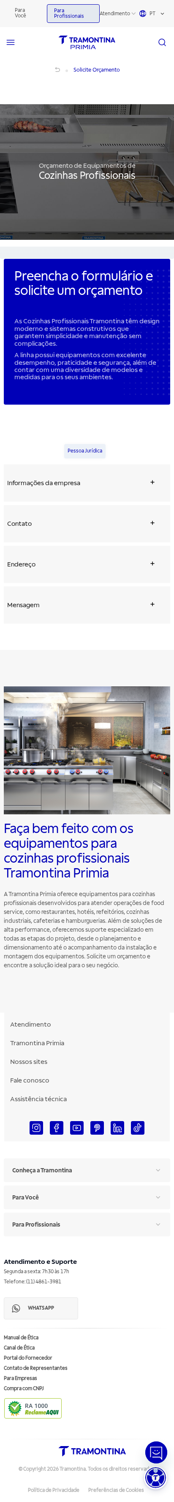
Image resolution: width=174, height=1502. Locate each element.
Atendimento (115, 14)
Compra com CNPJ (24, 1388)
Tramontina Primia (37, 1043)
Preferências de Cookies (116, 1490)
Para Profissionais (69, 13)
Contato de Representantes (36, 1368)
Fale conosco (29, 1080)
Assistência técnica (38, 1099)
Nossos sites (28, 1062)
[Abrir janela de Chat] (156, 1452)
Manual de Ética (21, 1338)
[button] (155, 1477)
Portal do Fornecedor (28, 1358)
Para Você (20, 13)
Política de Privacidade (53, 1490)
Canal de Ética (19, 1348)
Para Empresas (20, 1378)
